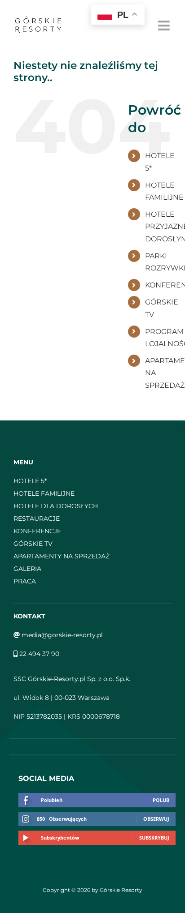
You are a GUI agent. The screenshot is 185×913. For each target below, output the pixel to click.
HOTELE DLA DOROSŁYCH (55, 506)
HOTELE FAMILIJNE (44, 493)
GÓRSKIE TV (33, 544)
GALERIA (27, 569)
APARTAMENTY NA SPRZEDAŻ (61, 556)
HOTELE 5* (30, 481)
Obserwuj (156, 818)
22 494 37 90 (38, 654)
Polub (161, 800)
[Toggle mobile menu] (165, 25)
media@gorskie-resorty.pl (61, 635)
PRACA (24, 581)
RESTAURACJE (36, 518)
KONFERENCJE (37, 531)
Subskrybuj (154, 837)
